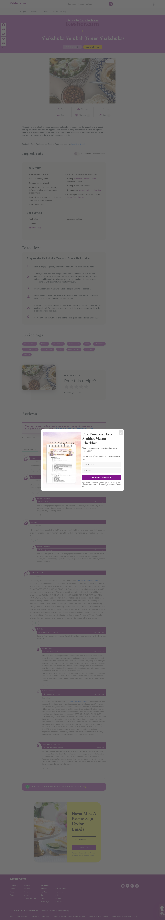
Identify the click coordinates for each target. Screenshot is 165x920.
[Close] (121, 432)
